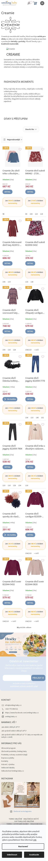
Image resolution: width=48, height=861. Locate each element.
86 (26, 214)
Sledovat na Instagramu (22, 811)
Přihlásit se (38, 678)
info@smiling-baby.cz (13, 705)
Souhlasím (34, 854)
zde (34, 840)
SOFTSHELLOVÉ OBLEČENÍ (24, 821)
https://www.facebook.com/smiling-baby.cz (22, 712)
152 (42, 417)
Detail (7, 192)
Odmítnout (12, 854)
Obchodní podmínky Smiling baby (14, 751)
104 (31, 214)
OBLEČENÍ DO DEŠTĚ (31, 819)
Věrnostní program (8, 748)
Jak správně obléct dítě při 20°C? (14, 731)
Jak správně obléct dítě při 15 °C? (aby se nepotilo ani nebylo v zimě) (21, 736)
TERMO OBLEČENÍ (15, 819)
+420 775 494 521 (11, 709)
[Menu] (42, 3)
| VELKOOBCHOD (36, 824)
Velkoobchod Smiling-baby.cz (12, 771)
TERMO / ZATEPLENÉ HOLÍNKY (17, 824)
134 (19, 485)
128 (32, 282)
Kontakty (4, 761)
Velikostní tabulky (8, 767)
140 (37, 417)
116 (41, 214)
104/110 (28, 350)
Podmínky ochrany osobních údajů (14, 754)
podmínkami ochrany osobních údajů (24, 686)
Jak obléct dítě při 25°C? (10, 727)
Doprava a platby (7, 758)
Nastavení (23, 846)
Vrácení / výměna (7, 764)
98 (3, 214)
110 (36, 214)
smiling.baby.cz (11, 716)
